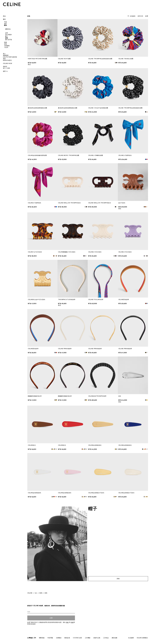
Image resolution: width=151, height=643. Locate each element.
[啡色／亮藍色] (146, 303)
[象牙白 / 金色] (53, 449)
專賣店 (5, 66)
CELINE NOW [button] (7, 63)
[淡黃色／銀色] (114, 496)
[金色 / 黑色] (55, 111)
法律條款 (58, 638)
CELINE (29, 593)
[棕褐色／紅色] (145, 303)
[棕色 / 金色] (52, 449)
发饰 (6, 38)
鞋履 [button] (5, 42)
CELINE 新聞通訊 (142, 638)
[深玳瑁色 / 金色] (56, 400)
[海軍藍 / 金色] (54, 449)
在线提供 (132, 16)
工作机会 (106, 638)
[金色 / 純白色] (56, 111)
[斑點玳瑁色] (145, 206)
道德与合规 (96, 638)
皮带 (6, 33)
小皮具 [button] (6, 47)
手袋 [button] (5, 22)
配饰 (41, 593)
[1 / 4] (72, 278)
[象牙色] (85, 206)
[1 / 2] (42, 38)
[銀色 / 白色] (85, 352)
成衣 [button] (5, 23)
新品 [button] (4, 16)
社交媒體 (131, 638)
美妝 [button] (4, 58)
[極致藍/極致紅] (145, 159)
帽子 (6, 36)
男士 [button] (4, 54)
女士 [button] (4, 19)
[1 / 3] (72, 38)
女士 (36, 593)
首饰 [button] (5, 44)
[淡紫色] (144, 255)
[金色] (146, 400)
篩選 (146, 16)
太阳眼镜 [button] (7, 45)
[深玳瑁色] (86, 206)
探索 (118, 578)
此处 (67, 622)
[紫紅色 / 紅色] (146, 159)
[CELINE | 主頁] (12, 4)
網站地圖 (114, 638)
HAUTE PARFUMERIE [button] (10, 57)
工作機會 (87, 638)
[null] (85, 255)
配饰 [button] (5, 25)
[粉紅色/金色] (82, 496)
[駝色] (144, 206)
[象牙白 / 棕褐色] (115, 62)
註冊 (51, 618)
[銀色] (145, 400)
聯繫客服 (41, 638)
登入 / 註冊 (6, 68)
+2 (56, 449)
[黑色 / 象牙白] (116, 62)
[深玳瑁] (115, 255)
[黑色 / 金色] (86, 352)
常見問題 (50, 638)
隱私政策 (67, 638)
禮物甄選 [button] (5, 55)
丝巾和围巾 (8, 34)
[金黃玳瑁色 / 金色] (55, 400)
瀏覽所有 (8, 29)
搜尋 (4, 71)
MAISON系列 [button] (7, 60)
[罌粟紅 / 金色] (82, 449)
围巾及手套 (8, 39)
